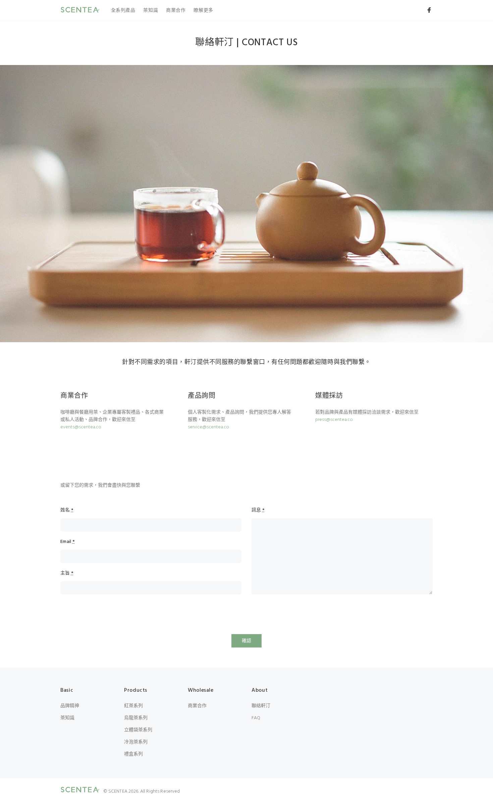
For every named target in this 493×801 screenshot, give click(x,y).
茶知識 (150, 10)
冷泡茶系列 (136, 742)
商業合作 (175, 10)
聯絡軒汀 (261, 706)
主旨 (66, 573)
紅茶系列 (133, 706)
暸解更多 (203, 10)
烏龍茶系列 (136, 718)
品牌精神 (69, 706)
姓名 (66, 510)
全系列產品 (123, 10)
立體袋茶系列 (138, 730)
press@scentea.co (334, 420)
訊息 (258, 510)
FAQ (256, 718)
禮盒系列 (133, 754)
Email (67, 542)
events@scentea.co (80, 427)
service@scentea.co (208, 427)
